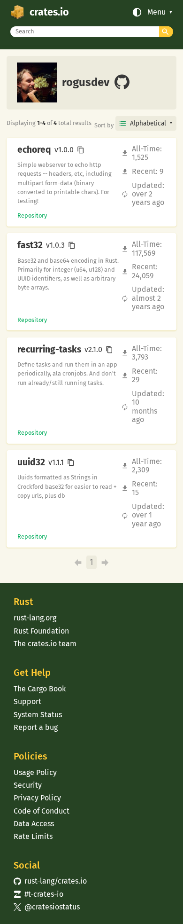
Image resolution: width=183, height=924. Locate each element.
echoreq (34, 150)
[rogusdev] (122, 82)
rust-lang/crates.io (50, 881)
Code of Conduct (41, 811)
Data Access (34, 823)
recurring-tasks (49, 350)
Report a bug (36, 727)
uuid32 (31, 462)
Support (27, 701)
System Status (38, 714)
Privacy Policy (37, 797)
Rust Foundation (41, 630)
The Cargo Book (40, 688)
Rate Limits (33, 836)
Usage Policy (35, 772)
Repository (32, 215)
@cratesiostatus (47, 906)
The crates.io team (45, 643)
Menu (156, 12)
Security (28, 785)
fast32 (30, 245)
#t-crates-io (38, 894)
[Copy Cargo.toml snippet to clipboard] (80, 150)
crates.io (49, 12)
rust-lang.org (35, 617)
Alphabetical (148, 123)
